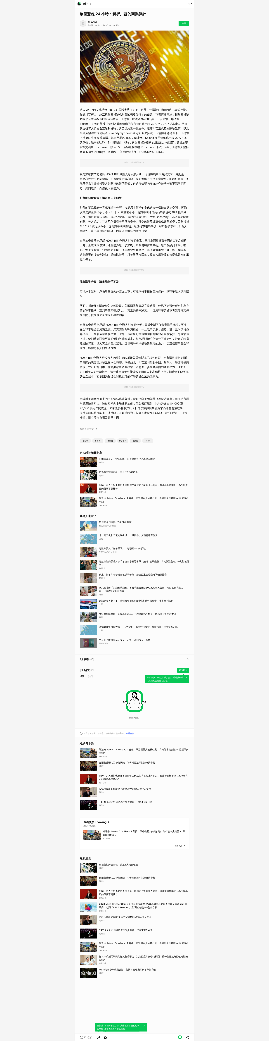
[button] (86, 1037)
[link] (98, 1037)
